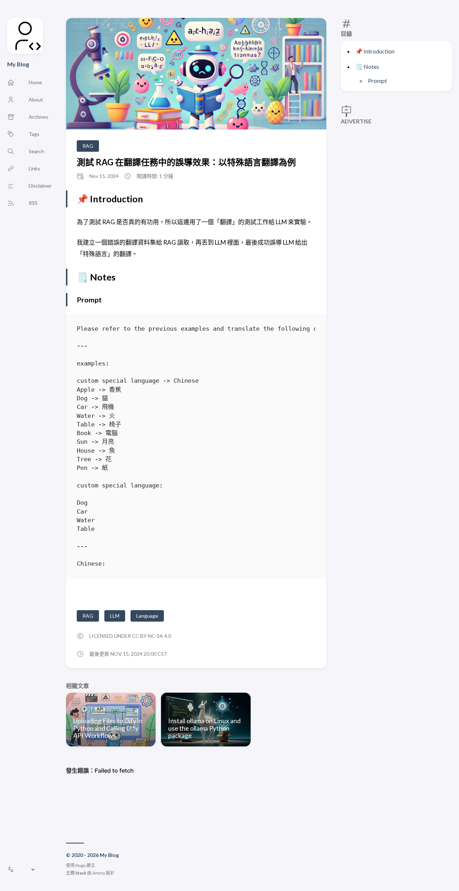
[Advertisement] (396, 163)
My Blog (18, 64)
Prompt (377, 80)
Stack (80, 873)
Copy (304, 330)
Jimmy (98, 873)
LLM (114, 616)
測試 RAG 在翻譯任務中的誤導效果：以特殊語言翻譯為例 (186, 162)
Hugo (80, 865)
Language (147, 616)
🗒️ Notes (367, 66)
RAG (87, 146)
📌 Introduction (374, 51)
